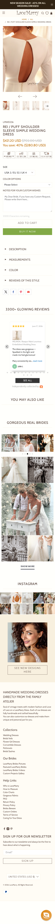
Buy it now (27, 231)
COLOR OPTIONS (12, 179)
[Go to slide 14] (27, 380)
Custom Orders (10, 817)
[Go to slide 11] (44, 378)
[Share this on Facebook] (13, 292)
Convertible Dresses (12, 750)
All (31, 19)
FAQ (5, 804)
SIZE (5, 167)
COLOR (11, 270)
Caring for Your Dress (12, 823)
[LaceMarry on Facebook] (4, 835)
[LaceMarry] (27, 13)
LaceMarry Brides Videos (14, 776)
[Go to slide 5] (22, 378)
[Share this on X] (6, 292)
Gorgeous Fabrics (10, 801)
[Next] (35, 96)
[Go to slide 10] (40, 378)
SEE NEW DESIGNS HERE (27, 675)
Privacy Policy (9, 811)
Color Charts (8, 798)
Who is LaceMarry (11, 791)
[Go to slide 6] (25, 378)
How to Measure (10, 794)
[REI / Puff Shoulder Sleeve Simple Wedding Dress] (27, 59)
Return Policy (9, 807)
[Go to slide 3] (14, 378)
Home (24, 19)
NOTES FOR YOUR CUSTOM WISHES (21, 190)
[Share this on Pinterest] (21, 292)
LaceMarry (13, 891)
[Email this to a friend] (28, 292)
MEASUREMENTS (17, 259)
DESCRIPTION (15, 249)
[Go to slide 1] (7, 378)
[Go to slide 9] (36, 378)
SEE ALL (27, 386)
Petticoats (7, 754)
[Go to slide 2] (11, 378)
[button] (46, 915)
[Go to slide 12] (47, 378)
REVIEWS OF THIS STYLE (21, 280)
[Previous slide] (7, 350)
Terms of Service (10, 820)
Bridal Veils (8, 744)
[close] (51, 4)
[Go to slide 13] (23, 380)
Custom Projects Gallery (13, 779)
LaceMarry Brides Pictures (14, 769)
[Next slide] (48, 350)
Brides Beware (9, 814)
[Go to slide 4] (18, 378)
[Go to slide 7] (29, 378)
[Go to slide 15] (31, 380)
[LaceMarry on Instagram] (8, 835)
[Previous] (20, 96)
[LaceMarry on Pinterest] (11, 835)
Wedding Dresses (11, 741)
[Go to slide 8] (33, 378)
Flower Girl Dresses (11, 747)
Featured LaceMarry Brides (14, 772)
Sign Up (27, 866)
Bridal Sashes (9, 757)
